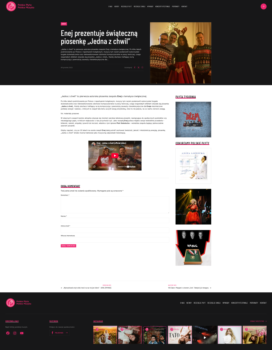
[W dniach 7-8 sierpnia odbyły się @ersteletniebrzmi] (205, 338)
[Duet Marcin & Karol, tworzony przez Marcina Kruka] (155, 338)
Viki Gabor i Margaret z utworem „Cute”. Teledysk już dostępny (188, 288)
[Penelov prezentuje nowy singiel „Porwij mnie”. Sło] (254, 338)
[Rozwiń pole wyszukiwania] (264, 6)
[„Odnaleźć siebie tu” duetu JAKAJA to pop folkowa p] (105, 338)
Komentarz (65, 195)
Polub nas (59, 333)
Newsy (64, 24)
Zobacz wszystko (257, 321)
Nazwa (64, 216)
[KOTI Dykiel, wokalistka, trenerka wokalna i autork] (230, 338)
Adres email (65, 226)
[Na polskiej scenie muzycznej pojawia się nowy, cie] (130, 338)
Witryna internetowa (68, 236)
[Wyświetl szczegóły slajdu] (193, 207)
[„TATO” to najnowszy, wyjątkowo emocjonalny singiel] (180, 338)
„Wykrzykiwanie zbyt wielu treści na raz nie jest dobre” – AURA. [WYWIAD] (87, 288)
